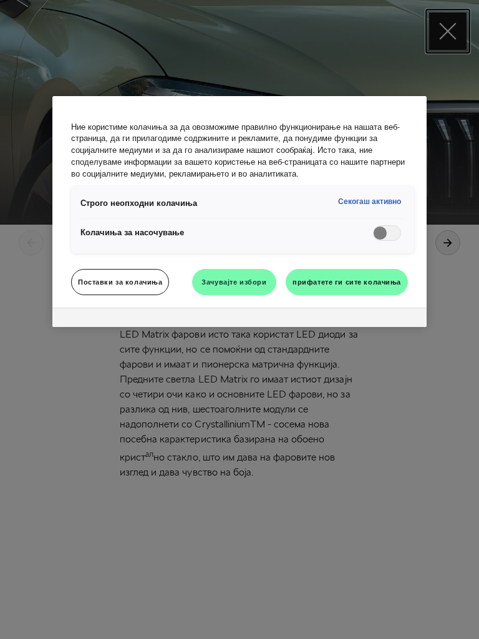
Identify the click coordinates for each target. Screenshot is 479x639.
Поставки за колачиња (120, 281)
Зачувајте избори (233, 281)
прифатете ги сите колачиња (347, 281)
